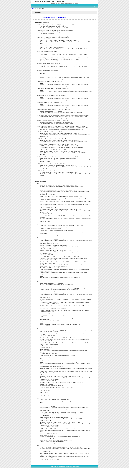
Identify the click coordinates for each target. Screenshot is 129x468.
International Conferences (49, 17)
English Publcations (61, 17)
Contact (59, 6)
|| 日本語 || (94, 6)
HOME (35, 6)
